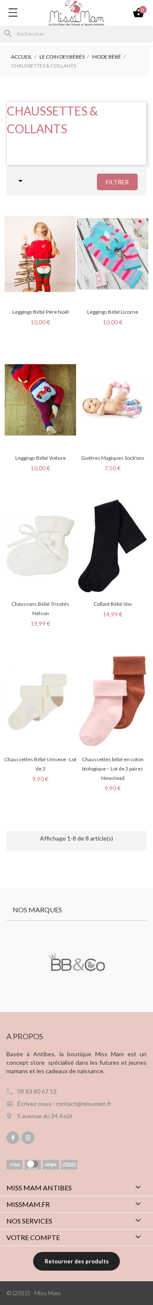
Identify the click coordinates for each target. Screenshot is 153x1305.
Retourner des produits (77, 1261)
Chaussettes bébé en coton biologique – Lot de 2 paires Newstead (113, 768)
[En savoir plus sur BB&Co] (76, 963)
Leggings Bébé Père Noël (40, 312)
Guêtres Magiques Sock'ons (112, 458)
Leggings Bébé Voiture (40, 458)
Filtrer (117, 182)
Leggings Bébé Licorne (112, 312)
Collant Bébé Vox (113, 604)
